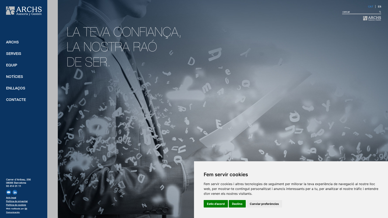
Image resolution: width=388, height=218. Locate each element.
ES (379, 6)
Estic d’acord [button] (216, 203)
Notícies (14, 76)
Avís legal (11, 197)
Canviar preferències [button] (264, 203)
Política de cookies (16, 205)
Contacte (16, 99)
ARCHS (12, 42)
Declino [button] (237, 203)
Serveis (13, 53)
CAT (370, 6)
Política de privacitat (17, 201)
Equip (11, 65)
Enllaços (15, 88)
